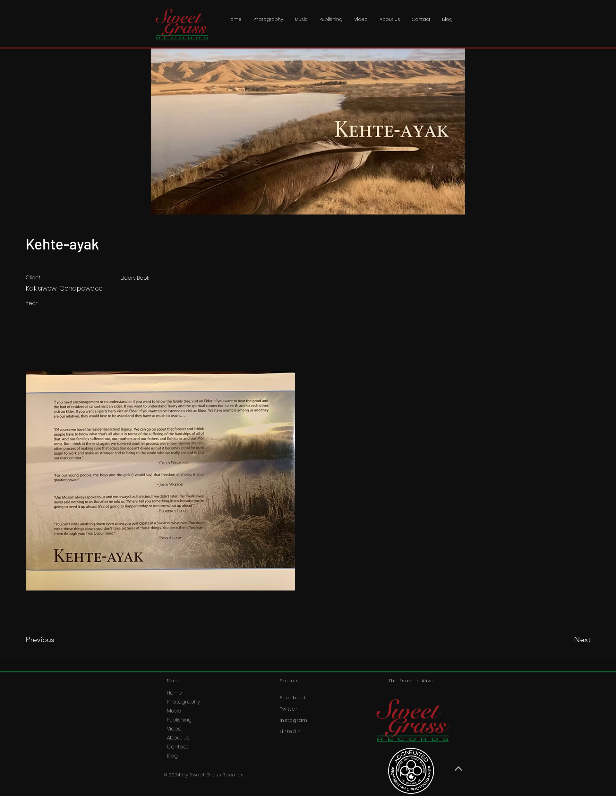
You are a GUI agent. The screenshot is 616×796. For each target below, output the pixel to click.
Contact (177, 746)
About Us (178, 737)
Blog (172, 755)
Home (174, 692)
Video (174, 728)
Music (174, 710)
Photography (183, 701)
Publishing (179, 719)
